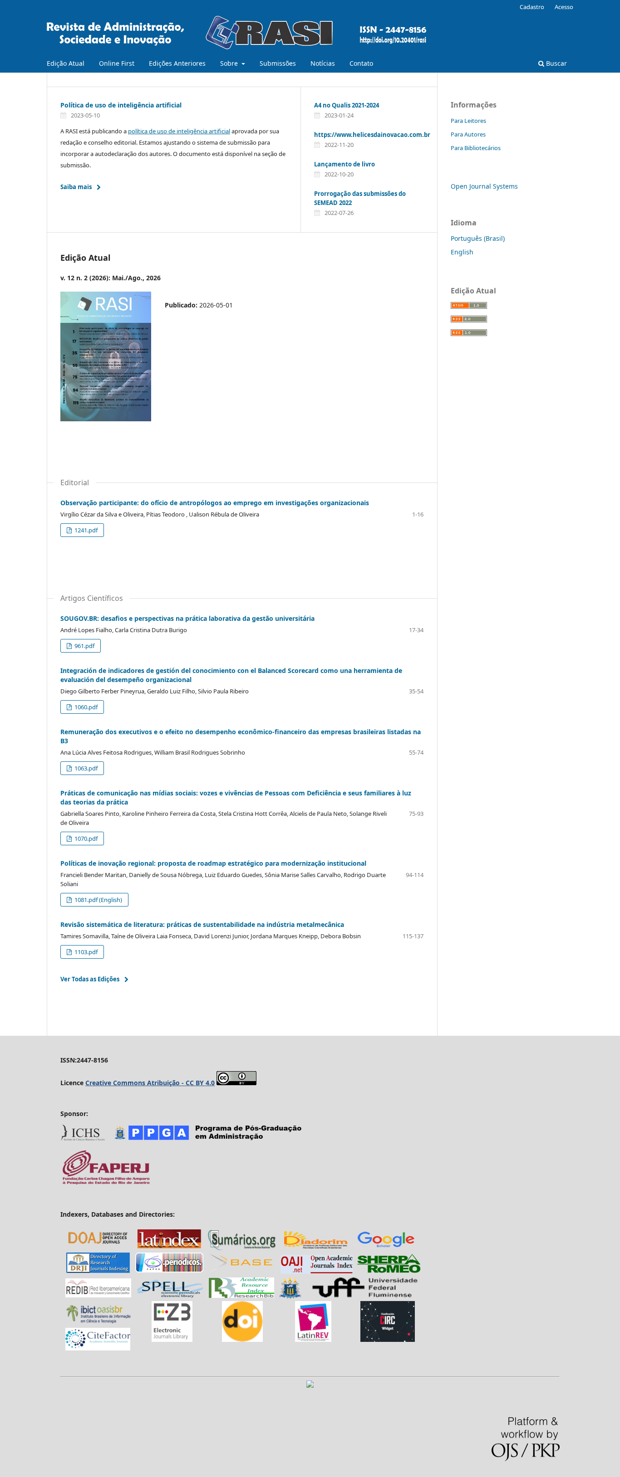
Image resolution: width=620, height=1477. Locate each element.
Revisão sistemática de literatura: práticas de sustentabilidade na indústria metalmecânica (202, 924)
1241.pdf (85, 530)
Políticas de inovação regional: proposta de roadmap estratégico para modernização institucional (213, 863)
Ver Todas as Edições (89, 979)
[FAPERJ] (105, 1183)
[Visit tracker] (310, 1385)
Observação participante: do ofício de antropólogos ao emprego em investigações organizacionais (214, 502)
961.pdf (83, 646)
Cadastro (532, 7)
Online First (116, 63)
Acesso (564, 7)
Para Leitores (468, 121)
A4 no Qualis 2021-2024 (346, 105)
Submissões (278, 63)
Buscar (555, 63)
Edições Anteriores (177, 63)
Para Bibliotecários (476, 148)
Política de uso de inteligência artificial (121, 105)
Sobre (230, 63)
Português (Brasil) (478, 238)
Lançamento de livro (344, 164)
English (462, 252)
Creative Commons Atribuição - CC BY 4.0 (150, 1082)
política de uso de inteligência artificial (179, 131)
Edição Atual (65, 63)
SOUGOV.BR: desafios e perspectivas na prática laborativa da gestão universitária (187, 618)
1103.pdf (85, 952)
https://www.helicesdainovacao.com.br (372, 135)
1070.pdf (85, 838)
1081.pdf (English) (97, 900)
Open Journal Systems (484, 186)
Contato (361, 63)
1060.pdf (85, 707)
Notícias (322, 63)
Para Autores (468, 134)
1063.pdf (85, 768)
